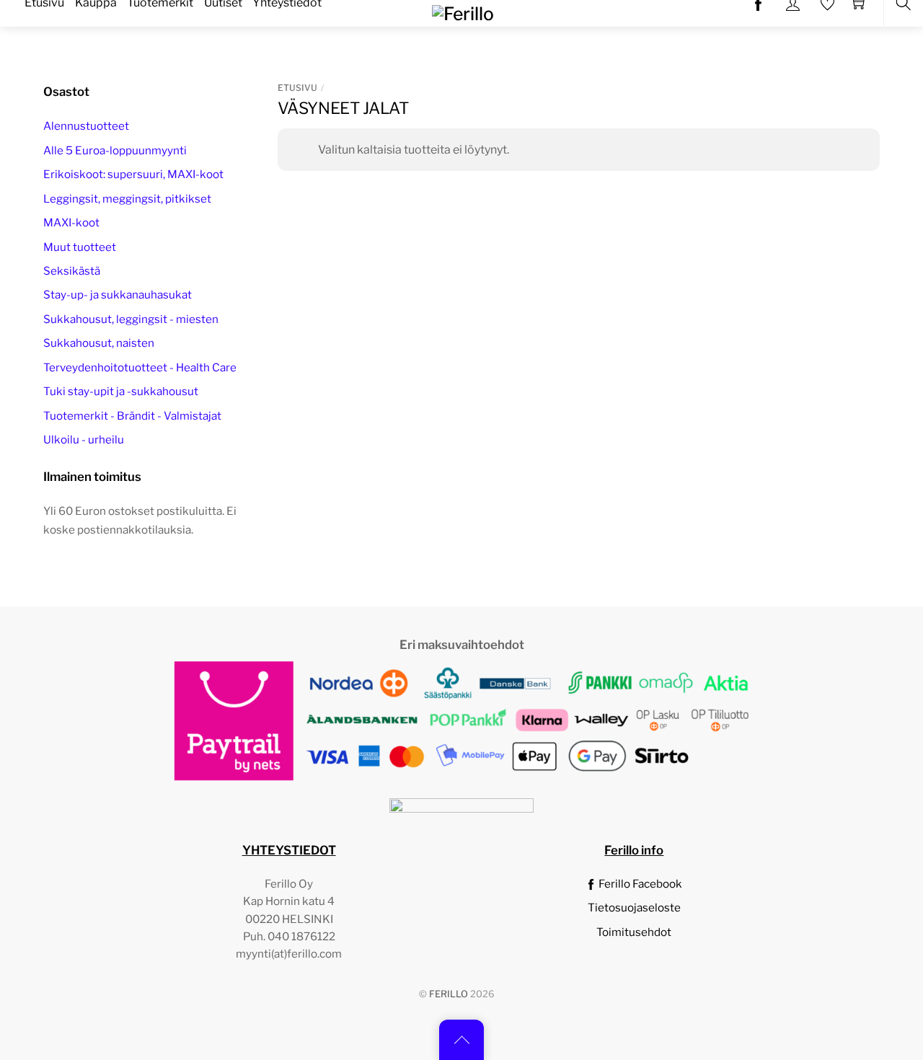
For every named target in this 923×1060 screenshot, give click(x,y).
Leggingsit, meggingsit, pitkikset (127, 199)
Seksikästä (71, 271)
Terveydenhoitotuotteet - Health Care (140, 367)
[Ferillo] (463, 12)
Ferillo (448, 994)
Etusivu (297, 87)
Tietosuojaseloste (634, 907)
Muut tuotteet (79, 247)
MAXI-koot (71, 222)
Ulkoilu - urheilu (83, 439)
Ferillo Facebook (639, 884)
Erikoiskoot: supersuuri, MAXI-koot (133, 174)
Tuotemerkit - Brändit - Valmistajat (132, 416)
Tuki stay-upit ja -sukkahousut (120, 391)
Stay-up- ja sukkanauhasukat (117, 294)
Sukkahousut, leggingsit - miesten (130, 319)
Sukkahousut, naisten (98, 343)
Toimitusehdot (633, 932)
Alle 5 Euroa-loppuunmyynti (115, 150)
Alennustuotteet (86, 126)
